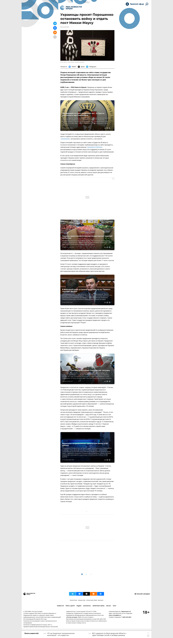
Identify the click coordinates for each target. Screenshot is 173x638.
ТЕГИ (114, 606)
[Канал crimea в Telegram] (72, 594)
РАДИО (79, 606)
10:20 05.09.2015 (64, 27)
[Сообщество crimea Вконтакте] (79, 594)
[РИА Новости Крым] (71, 7)
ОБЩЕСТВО (81, 600)
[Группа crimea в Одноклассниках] (93, 594)
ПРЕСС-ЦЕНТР (70, 606)
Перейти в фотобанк (79, 62)
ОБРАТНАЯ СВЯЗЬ (99, 606)
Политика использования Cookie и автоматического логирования (40, 622)
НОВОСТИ (60, 606)
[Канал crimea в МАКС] (100, 594)
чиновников (65, 139)
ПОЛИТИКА (73, 600)
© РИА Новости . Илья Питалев (67, 62)
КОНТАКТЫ (87, 606)
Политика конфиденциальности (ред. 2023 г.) (37, 625)
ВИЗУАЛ (100, 600)
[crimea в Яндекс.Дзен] (86, 594)
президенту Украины (94, 147)
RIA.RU (108, 606)
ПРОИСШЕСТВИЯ (91, 600)
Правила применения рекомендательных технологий (40, 627)
